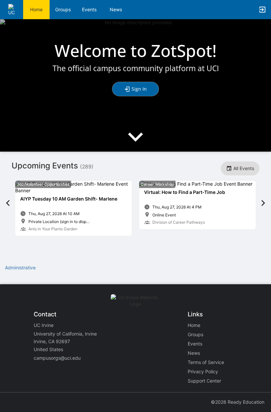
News (116, 9)
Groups (63, 9)
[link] (73, 208)
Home (194, 325)
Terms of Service (206, 362)
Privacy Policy (203, 371)
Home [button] (36, 9)
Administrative (20, 267)
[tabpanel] (73, 208)
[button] (14, 9)
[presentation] (135, 142)
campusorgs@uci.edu (57, 358)
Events (89, 9)
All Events (243, 168)
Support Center (204, 381)
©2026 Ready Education (237, 402)
